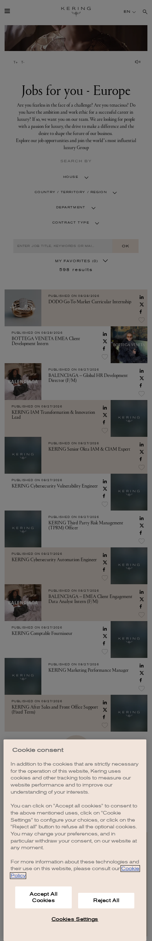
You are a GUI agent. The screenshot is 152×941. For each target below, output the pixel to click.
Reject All (106, 900)
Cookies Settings (75, 919)
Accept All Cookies (44, 897)
